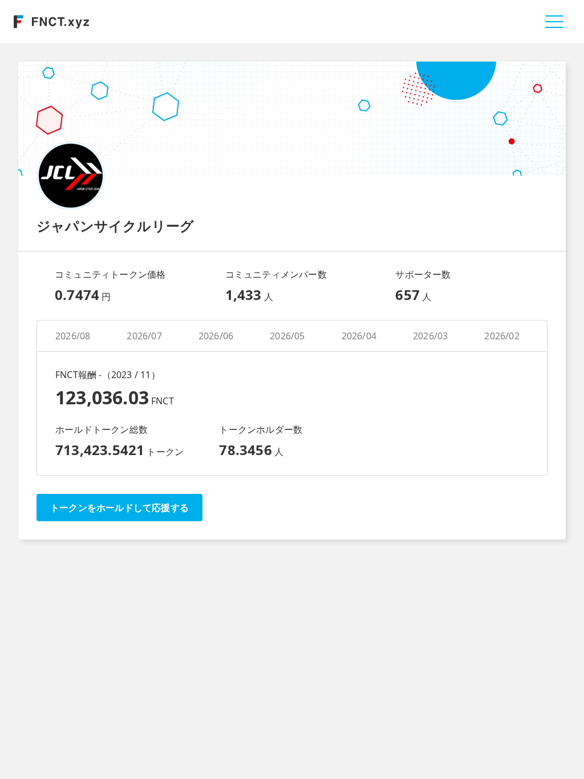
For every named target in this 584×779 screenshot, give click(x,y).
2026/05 (287, 336)
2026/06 (215, 336)
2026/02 (501, 336)
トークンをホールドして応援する (119, 507)
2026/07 (144, 336)
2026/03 (430, 336)
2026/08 (72, 336)
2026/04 (359, 336)
